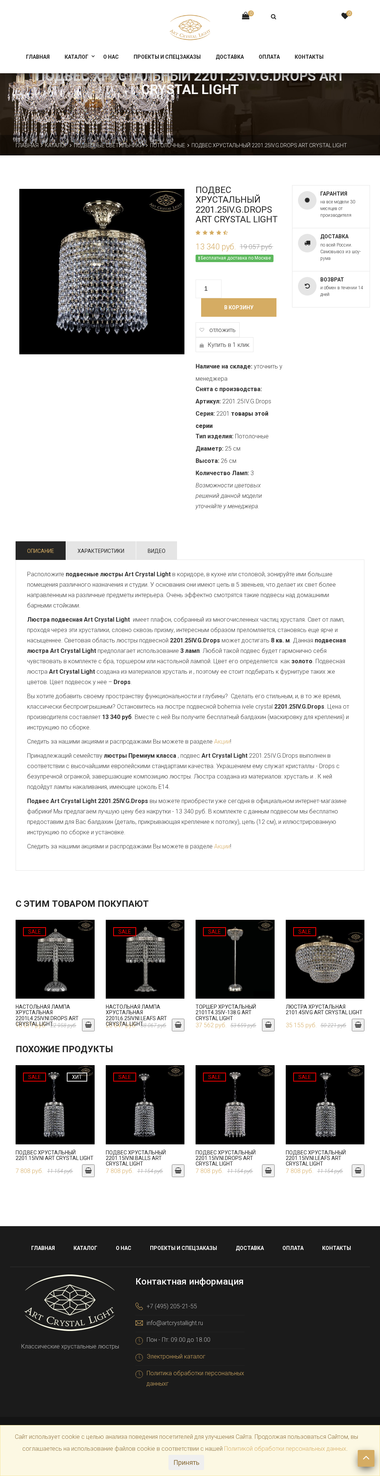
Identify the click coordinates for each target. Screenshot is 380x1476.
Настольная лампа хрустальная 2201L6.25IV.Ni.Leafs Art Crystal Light (136, 1015)
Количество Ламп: (222, 473)
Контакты (309, 57)
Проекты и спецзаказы (167, 57)
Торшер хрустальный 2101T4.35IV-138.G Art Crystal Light (226, 1012)
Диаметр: (209, 448)
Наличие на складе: (224, 366)
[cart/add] (88, 1025)
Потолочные (167, 145)
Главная (38, 57)
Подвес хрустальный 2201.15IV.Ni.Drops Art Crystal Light (226, 1158)
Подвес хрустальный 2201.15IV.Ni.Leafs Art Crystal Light (316, 1158)
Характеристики (101, 551)
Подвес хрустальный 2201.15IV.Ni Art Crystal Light (55, 1155)
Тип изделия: (214, 436)
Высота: (207, 460)
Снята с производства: (229, 389)
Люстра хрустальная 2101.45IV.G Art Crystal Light (324, 1009)
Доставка (230, 57)
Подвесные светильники (109, 145)
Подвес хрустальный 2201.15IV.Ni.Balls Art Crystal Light (136, 1158)
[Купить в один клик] (55, 966)
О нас (111, 57)
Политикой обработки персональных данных (285, 1448)
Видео (157, 551)
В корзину (238, 307)
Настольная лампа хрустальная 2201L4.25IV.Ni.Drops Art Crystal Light (47, 1015)
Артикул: (208, 401)
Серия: (205, 413)
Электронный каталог (176, 1356)
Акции (222, 741)
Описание (40, 551)
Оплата (269, 57)
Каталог (76, 57)
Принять (186, 1462)
